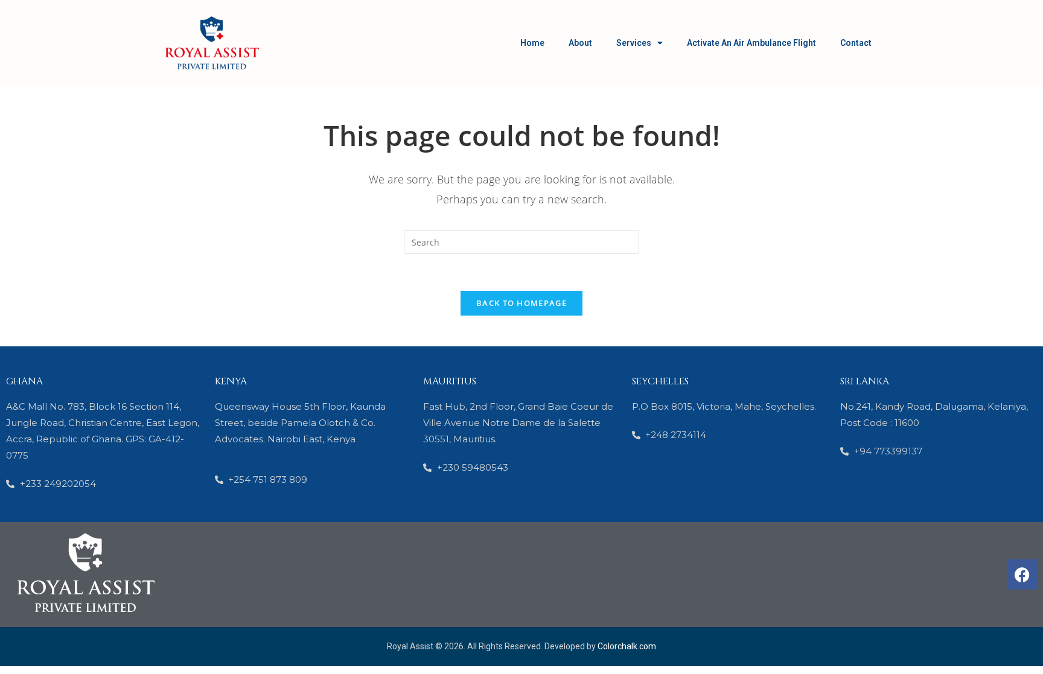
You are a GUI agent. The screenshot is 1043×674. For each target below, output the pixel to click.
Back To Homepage (521, 302)
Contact (856, 43)
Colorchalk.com (627, 646)
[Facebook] (1022, 574)
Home (532, 43)
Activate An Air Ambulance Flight (751, 43)
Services (633, 43)
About (580, 43)
